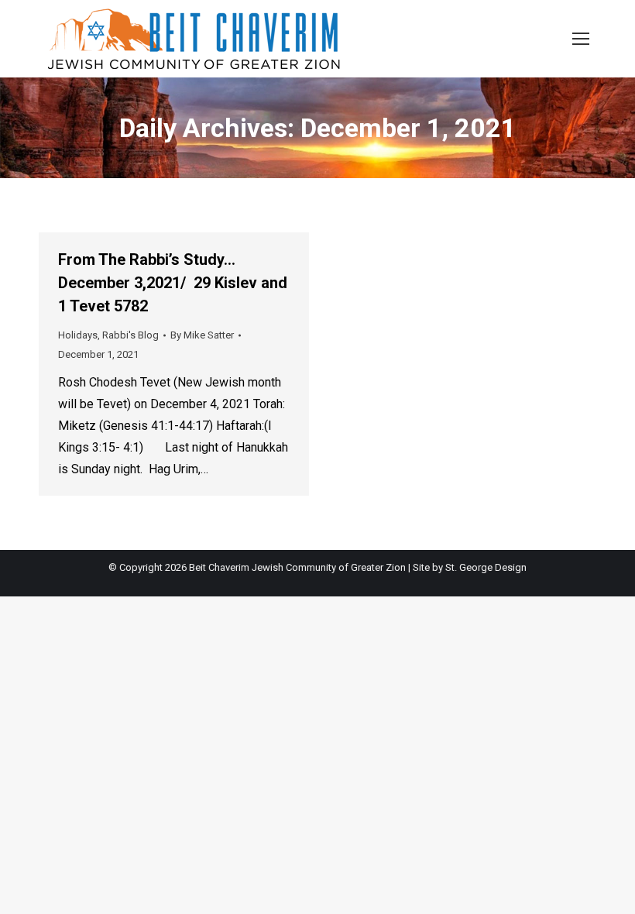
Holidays (78, 335)
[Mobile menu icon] (580, 38)
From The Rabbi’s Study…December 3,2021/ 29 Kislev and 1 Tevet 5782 (172, 282)
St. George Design (486, 567)
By (202, 335)
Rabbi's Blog (130, 335)
